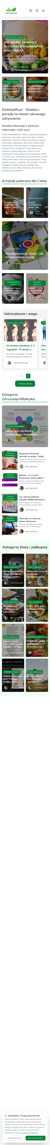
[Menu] (30, 10)
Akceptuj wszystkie (35, 1138)
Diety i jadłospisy (36, 198)
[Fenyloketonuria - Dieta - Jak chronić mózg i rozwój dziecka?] (25, 245)
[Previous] (22, 376)
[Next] (28, 376)
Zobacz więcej (25, 383)
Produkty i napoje (11, 82)
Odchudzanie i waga (13, 37)
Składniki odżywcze (13, 198)
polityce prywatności (30, 1133)
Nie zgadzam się (15, 1138)
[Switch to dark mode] (43, 10)
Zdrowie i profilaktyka (15, 426)
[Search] (37, 10)
